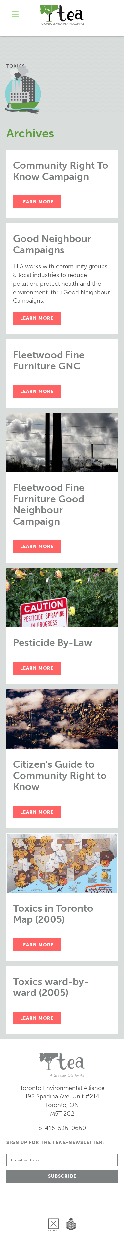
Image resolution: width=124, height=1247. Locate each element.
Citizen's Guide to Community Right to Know (60, 775)
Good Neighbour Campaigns (52, 244)
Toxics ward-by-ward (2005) (51, 987)
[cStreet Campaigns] (55, 1207)
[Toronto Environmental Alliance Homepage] (62, 15)
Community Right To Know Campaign (60, 171)
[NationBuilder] (69, 1207)
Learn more (37, 202)
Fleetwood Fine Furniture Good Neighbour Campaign (49, 504)
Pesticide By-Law (52, 642)
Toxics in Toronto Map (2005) (53, 914)
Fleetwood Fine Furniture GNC (49, 360)
